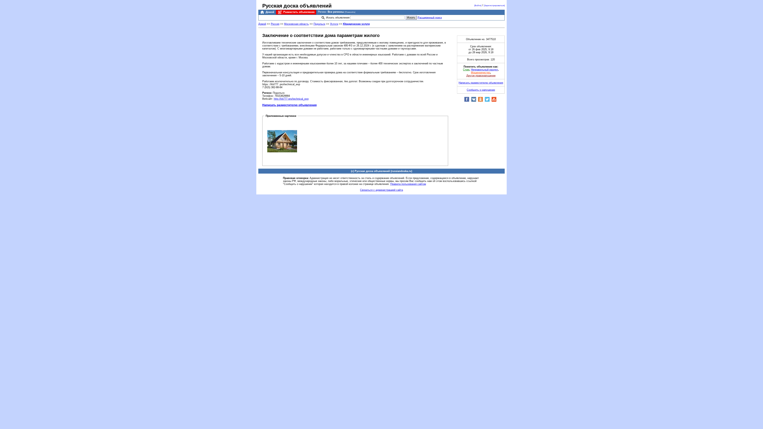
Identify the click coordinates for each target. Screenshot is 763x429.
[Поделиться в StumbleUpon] (494, 101)
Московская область (296, 23)
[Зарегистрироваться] (494, 5)
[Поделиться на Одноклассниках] (480, 101)
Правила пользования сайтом (408, 184)
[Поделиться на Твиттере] (487, 101)
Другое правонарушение (481, 75)
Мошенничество (480, 72)
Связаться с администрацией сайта (381, 189)
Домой (269, 12)
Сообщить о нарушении (481, 89)
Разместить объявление (299, 12)
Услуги (334, 23)
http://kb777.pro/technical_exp (291, 98)
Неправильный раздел (484, 69)
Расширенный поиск (430, 17)
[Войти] (477, 5)
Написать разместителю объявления (289, 105)
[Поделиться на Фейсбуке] (466, 101)
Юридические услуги (356, 23)
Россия (275, 23)
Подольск (319, 23)
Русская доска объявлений (297, 6)
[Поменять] (350, 12)
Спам (466, 69)
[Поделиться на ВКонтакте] (473, 101)
